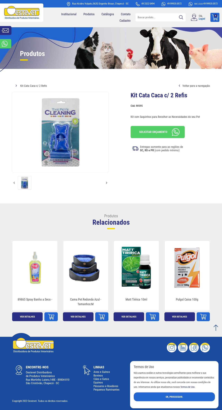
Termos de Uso (187, 386)
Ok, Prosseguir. (174, 396)
